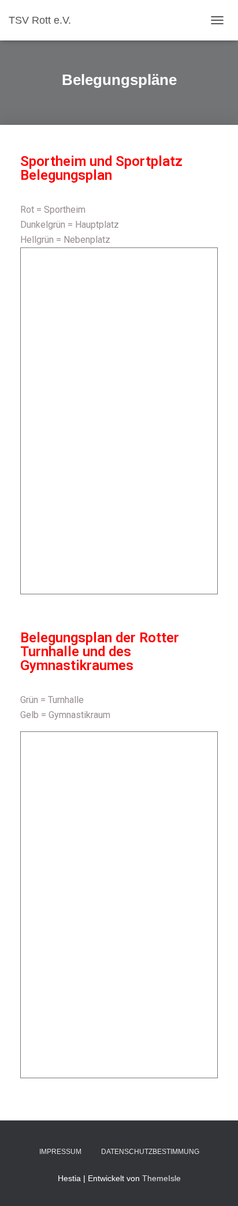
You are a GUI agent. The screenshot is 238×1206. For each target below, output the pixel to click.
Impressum (60, 1152)
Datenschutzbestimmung (150, 1152)
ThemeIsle (161, 1178)
